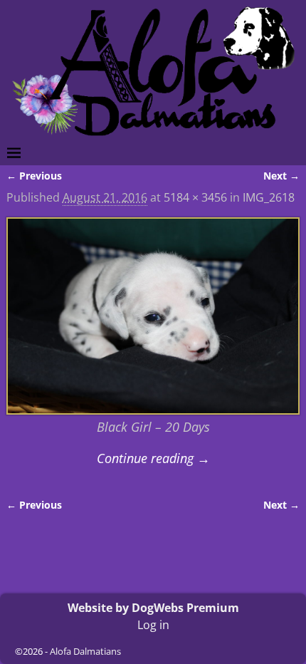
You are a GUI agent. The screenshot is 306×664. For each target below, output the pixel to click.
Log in (153, 625)
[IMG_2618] (153, 316)
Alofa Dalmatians (85, 651)
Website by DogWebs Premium (153, 608)
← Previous (34, 175)
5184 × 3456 (195, 197)
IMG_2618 (269, 197)
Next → (281, 175)
